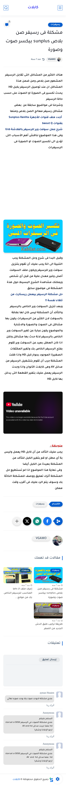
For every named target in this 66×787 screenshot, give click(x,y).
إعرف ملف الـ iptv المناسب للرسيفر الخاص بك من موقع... (18, 593)
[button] (47, 521)
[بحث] (5, 7)
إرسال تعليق (49, 659)
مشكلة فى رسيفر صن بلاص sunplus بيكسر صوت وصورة (50, 593)
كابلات (33, 8)
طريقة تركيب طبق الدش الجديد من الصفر (49, 626)
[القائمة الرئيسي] (60, 7)
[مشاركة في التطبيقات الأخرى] (17, 521)
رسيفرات (55, 25)
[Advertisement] (33, 188)
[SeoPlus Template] (51, 779)
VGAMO (52, 59)
